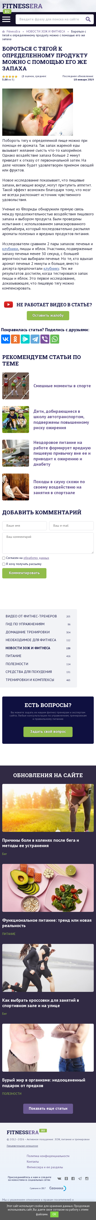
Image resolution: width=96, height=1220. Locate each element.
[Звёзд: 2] (6, 76)
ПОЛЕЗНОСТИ (11, 1094)
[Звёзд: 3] (9, 76)
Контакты (33, 1161)
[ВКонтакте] (5, 339)
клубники (10, 248)
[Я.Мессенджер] (25, 339)
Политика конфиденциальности (48, 1156)
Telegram (80, 1178)
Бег (4, 854)
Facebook (73, 1178)
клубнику (51, 268)
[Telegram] (35, 339)
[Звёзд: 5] (16, 76)
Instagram (86, 1178)
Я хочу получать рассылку (23, 564)
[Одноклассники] (15, 339)
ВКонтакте (59, 1178)
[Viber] (44, 339)
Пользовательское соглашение (22, 1145)
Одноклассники (66, 1178)
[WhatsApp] (54, 339)
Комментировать (24, 572)
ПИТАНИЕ (8, 934)
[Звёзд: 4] (13, 76)
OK (54, 1214)
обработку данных (36, 558)
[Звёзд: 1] (3, 76)
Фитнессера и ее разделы (45, 1167)
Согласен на (27, 558)
